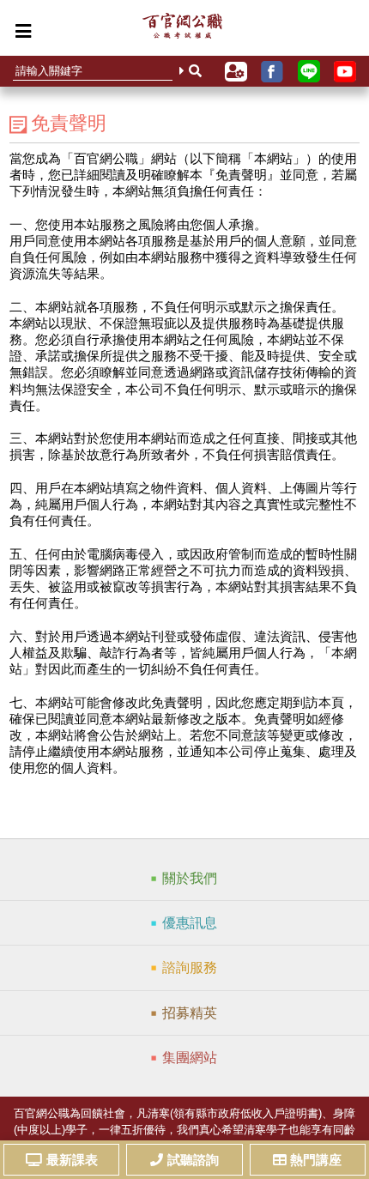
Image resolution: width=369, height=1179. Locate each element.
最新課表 (72, 1159)
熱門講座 (316, 1159)
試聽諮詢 (193, 1159)
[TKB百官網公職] (182, 30)
